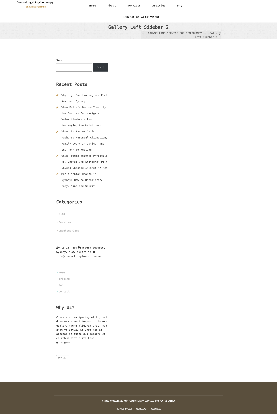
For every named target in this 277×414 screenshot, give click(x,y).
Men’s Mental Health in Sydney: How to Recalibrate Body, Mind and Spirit (82, 180)
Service (65, 222)
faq (61, 285)
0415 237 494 (67, 247)
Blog (62, 213)
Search (60, 60)
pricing (64, 278)
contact (64, 291)
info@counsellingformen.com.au (79, 256)
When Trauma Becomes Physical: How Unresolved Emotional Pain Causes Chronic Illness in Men (84, 161)
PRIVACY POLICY (124, 409)
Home (62, 272)
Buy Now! (62, 358)
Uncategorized (69, 230)
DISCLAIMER (141, 409)
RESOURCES (156, 409)
